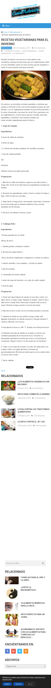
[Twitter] (19, 651)
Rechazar (18, 684)
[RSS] (25, 651)
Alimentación (7, 48)
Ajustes (30, 684)
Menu (7, 26)
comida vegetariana (29, 51)
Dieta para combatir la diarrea (34, 394)
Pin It (3, 371)
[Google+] (13, 651)
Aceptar (7, 684)
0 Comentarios (39, 48)
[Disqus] (25, 467)
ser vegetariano (18, 53)
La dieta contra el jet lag (31, 422)
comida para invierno (12, 51)
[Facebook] (7, 651)
